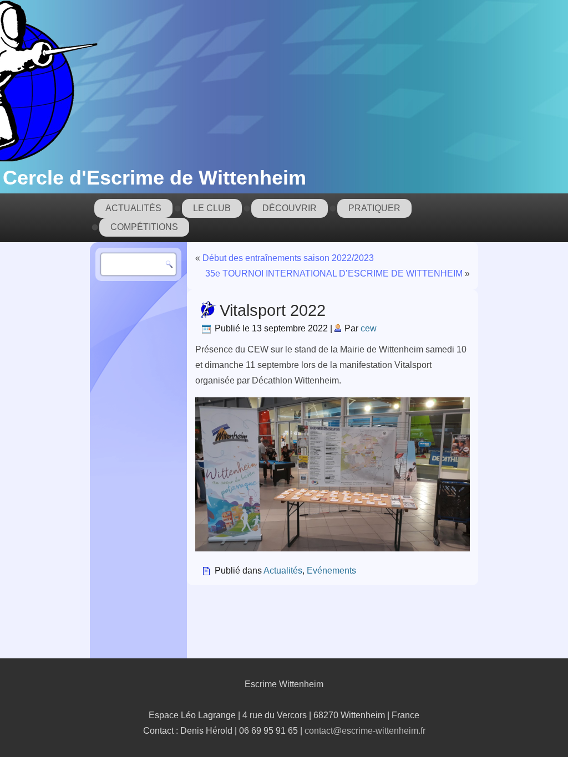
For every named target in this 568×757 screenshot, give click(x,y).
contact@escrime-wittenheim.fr (365, 730)
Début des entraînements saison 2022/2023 (288, 258)
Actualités (133, 208)
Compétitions (144, 227)
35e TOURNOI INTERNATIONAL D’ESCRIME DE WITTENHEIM (334, 273)
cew (369, 328)
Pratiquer (374, 208)
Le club (212, 208)
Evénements (331, 570)
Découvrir (289, 208)
